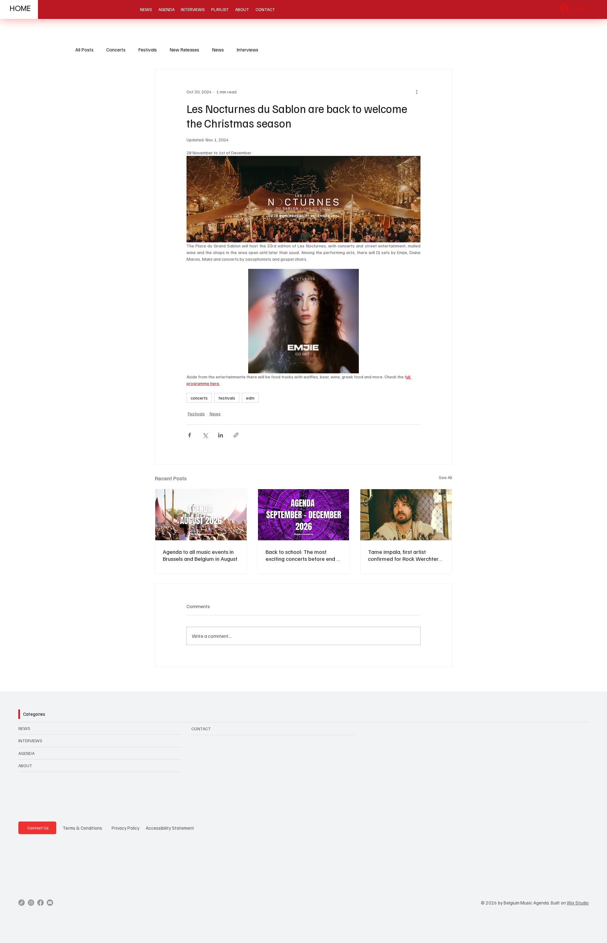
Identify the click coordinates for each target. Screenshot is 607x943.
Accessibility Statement (170, 828)
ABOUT (25, 765)
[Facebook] (40, 902)
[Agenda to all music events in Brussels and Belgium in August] (201, 514)
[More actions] (416, 92)
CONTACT (201, 728)
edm (250, 397)
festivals (226, 397)
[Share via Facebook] (190, 435)
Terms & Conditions (82, 828)
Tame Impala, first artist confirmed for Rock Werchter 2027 (403, 555)
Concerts (116, 49)
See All (445, 477)
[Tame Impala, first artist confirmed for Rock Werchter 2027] (406, 514)
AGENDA (26, 753)
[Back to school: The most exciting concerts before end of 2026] (303, 514)
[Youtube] (50, 902)
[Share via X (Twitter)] (205, 435)
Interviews (247, 49)
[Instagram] (31, 902)
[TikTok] (21, 902)
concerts (199, 397)
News (218, 49)
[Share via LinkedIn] (221, 435)
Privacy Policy (125, 828)
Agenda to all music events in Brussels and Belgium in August (200, 555)
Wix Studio (578, 902)
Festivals (147, 49)
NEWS (24, 728)
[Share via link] (236, 435)
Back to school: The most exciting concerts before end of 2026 (303, 555)
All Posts (84, 49)
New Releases (184, 49)
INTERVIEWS (30, 740)
